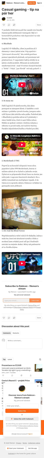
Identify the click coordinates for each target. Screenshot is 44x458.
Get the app (32, 448)
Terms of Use (34, 424)
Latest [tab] (10, 359)
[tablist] (11, 333)
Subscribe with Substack (23, 419)
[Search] (40, 359)
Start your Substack (16, 448)
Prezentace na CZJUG (11, 365)
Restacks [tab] (16, 333)
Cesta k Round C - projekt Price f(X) (16, 382)
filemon (9, 18)
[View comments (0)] (9, 25)
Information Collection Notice (28, 426)
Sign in (39, 3)
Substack (11, 454)
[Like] (4, 25)
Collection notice (34, 443)
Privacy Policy (23, 428)
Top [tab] (4, 359)
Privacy (18, 443)
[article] (22, 370)
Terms (25, 443)
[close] (38, 386)
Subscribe (31, 3)
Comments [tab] (7, 333)
